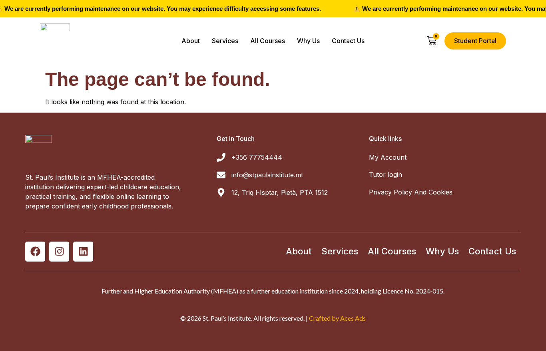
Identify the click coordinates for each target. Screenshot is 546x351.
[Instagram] (59, 252)
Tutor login (385, 174)
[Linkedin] (83, 252)
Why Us (308, 41)
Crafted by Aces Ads (337, 318)
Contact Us (348, 41)
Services (225, 41)
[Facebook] (35, 252)
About (190, 41)
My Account (388, 157)
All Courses (267, 41)
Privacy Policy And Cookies (410, 192)
